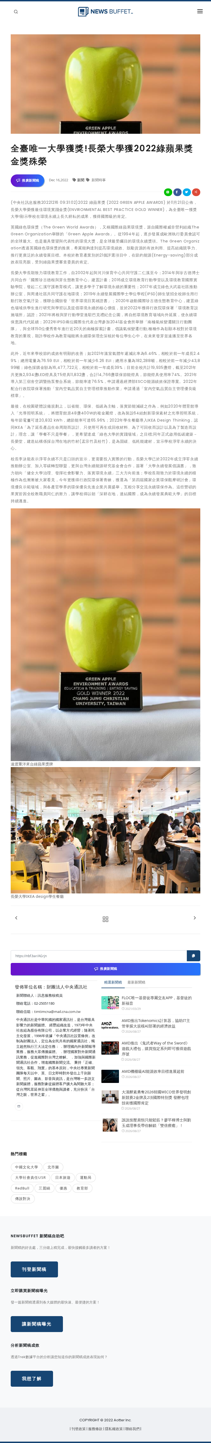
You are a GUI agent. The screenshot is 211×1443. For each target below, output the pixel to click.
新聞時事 (98, 179)
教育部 (82, 1188)
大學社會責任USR (30, 1177)
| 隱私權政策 (113, 1428)
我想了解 (32, 1378)
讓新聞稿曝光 (37, 1324)
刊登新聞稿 (34, 1269)
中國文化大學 (26, 1167)
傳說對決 (22, 1198)
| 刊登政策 (78, 1428)
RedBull (22, 1188)
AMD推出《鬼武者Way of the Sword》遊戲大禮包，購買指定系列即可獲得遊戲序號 (156, 1048)
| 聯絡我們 (132, 1428)
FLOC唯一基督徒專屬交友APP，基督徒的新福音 (157, 1000)
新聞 (81, 179)
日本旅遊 (63, 1177)
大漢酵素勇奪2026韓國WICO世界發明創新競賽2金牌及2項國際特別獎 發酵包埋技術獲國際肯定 (156, 1097)
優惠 (63, 1188)
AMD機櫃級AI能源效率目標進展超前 (153, 1071)
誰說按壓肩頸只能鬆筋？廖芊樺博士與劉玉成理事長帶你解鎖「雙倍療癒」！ (156, 1122)
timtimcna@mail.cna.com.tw (57, 1011)
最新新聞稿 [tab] (136, 982)
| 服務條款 (95, 1428)
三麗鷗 (44, 1188)
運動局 (85, 1177)
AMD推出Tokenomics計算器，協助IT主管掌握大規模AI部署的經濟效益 (156, 1023)
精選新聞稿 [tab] (113, 982)
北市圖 (53, 1167)
